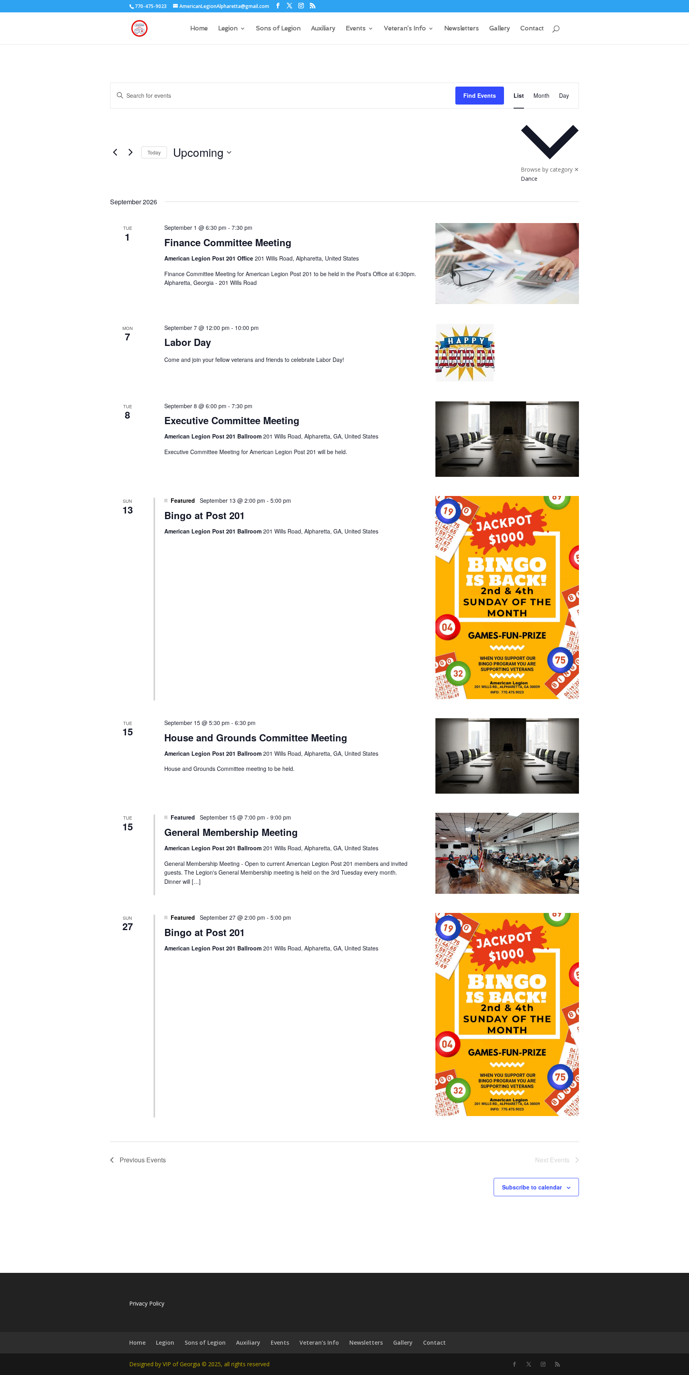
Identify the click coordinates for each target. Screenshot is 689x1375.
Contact (532, 29)
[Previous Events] (115, 152)
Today (154, 152)
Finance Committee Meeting (227, 242)
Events (356, 29)
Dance (529, 178)
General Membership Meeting (231, 832)
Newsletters (461, 29)
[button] (550, 152)
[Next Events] (130, 152)
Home (199, 29)
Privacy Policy (146, 1303)
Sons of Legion (278, 29)
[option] (550, 179)
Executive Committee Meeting (231, 420)
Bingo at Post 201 (204, 515)
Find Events (479, 95)
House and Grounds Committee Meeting (255, 737)
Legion (228, 29)
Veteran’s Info (405, 29)
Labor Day (187, 342)
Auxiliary (323, 29)
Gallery (499, 29)
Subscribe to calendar (532, 1187)
